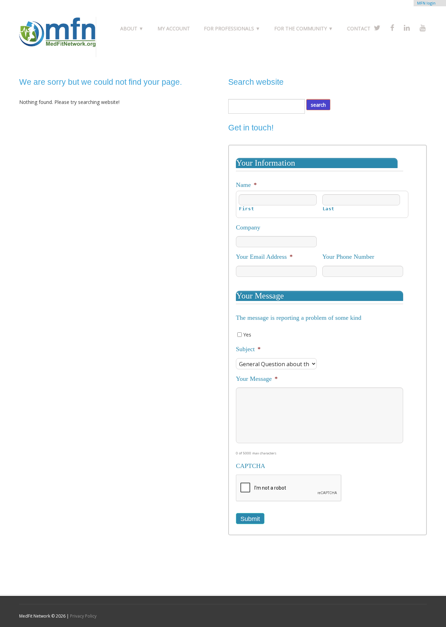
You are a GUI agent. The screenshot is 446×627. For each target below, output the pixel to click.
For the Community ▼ (303, 28)
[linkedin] (406, 28)
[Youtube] (422, 28)
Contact (358, 28)
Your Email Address (264, 256)
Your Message (257, 378)
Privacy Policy (83, 616)
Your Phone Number (348, 256)
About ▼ (132, 28)
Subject (248, 349)
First (246, 208)
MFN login (426, 3)
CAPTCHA (250, 465)
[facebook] (392, 28)
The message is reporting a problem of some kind (298, 317)
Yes (247, 334)
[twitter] (377, 28)
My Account (173, 28)
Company (248, 227)
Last (329, 208)
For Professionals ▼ (232, 28)
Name (246, 184)
